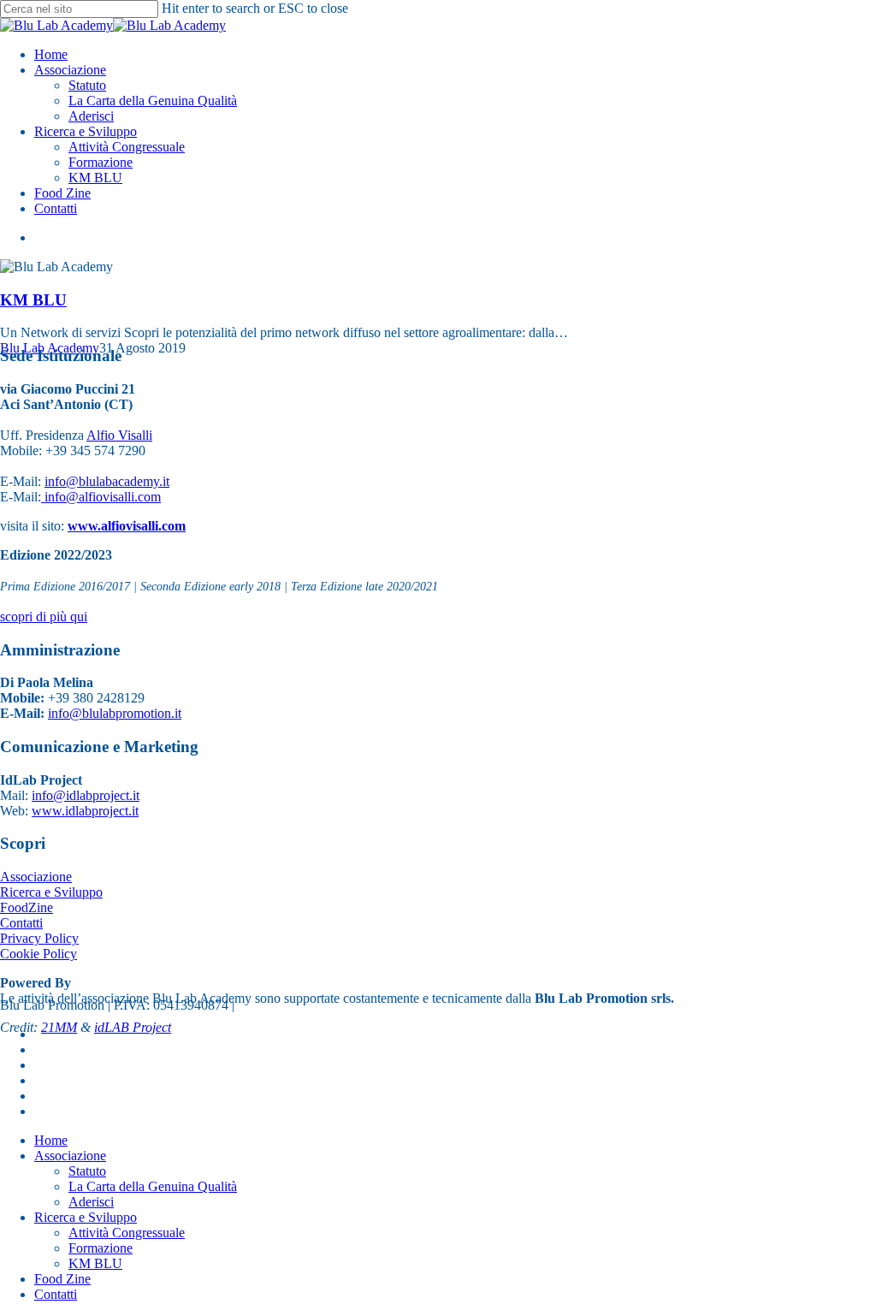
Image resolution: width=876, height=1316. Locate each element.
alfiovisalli (106, 496)
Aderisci (91, 1201)
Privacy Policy (39, 938)
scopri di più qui (43, 616)
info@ (60, 496)
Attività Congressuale (126, 1232)
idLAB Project (132, 1027)
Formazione (100, 1248)
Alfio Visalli (119, 435)
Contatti (21, 923)
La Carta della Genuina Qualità (152, 1186)
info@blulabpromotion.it (114, 713)
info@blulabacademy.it (106, 481)
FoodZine (26, 907)
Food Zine (62, 1279)
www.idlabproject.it (85, 810)
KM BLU (33, 300)
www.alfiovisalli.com (127, 526)
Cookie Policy (38, 953)
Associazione (36, 876)
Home (51, 1140)
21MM (59, 1027)
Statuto (87, 1171)
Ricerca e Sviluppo (51, 892)
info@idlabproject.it (85, 795)
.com (147, 496)
